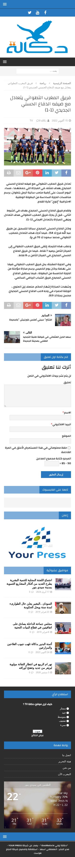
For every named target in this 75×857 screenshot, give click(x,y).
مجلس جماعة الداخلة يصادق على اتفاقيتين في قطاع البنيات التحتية (32, 625)
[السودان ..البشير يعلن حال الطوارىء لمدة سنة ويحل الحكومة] (63, 608)
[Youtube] (37, 13)
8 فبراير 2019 (43, 631)
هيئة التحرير (64, 761)
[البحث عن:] (37, 71)
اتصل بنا (66, 755)
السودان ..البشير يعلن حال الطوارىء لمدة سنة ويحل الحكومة (31, 605)
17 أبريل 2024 (42, 591)
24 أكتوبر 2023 (42, 652)
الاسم (67, 412)
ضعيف (62, 721)
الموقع (66, 436)
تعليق (67, 382)
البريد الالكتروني (61, 424)
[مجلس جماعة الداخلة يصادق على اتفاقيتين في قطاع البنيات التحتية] (63, 628)
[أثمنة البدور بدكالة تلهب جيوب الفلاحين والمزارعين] (63, 648)
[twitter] (29, 13)
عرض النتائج (37, 735)
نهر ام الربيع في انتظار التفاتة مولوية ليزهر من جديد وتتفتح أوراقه (31, 666)
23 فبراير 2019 (42, 611)
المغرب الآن (64, 774)
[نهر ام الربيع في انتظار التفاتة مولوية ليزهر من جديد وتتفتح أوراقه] (63, 668)
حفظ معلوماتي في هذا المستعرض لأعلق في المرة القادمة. (38, 450)
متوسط (62, 717)
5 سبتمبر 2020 (42, 672)
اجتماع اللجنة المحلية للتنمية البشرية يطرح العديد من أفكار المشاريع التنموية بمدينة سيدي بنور (29, 583)
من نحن (67, 767)
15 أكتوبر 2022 (60, 120)
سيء (63, 725)
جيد (64, 712)
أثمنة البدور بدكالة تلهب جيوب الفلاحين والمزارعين (29, 645)
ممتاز (63, 708)
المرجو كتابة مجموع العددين (53, 458)
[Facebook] (45, 13)
